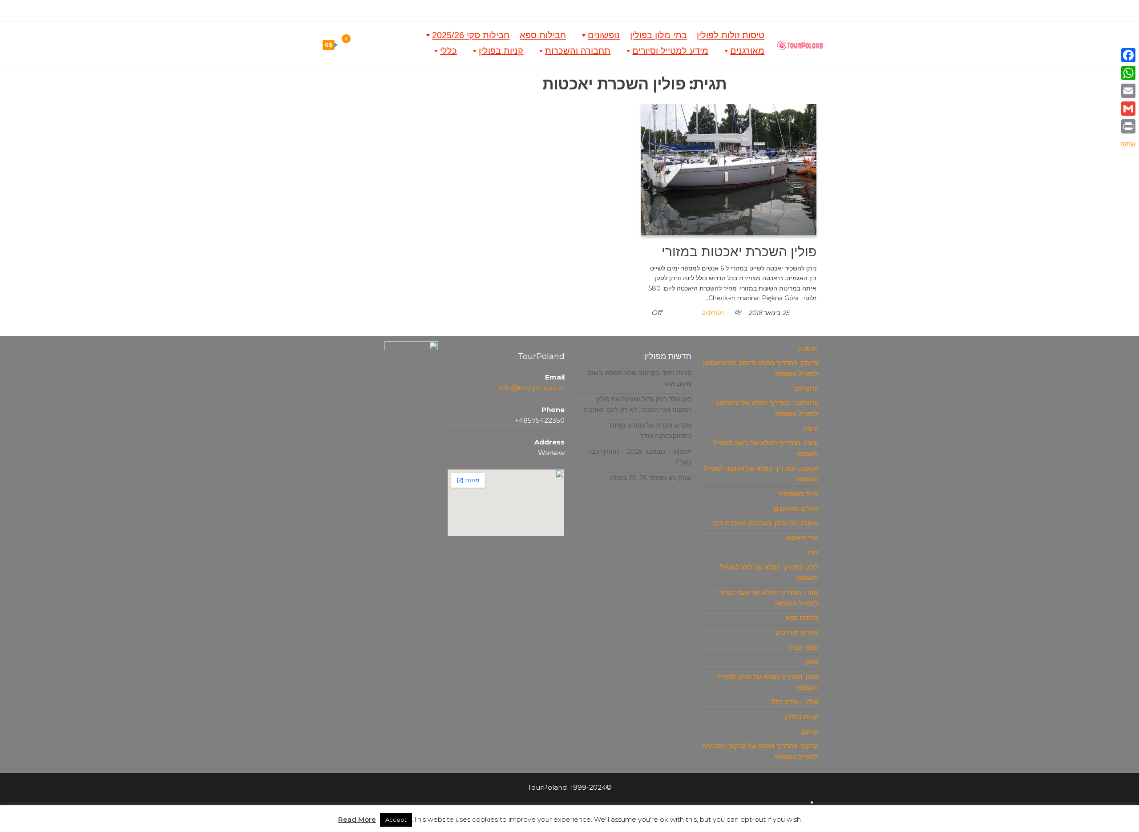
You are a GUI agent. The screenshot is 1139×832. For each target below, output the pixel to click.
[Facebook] (1128, 55)
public (807, 348)
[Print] (1128, 126)
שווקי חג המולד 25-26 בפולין (650, 477)
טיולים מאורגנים (796, 508)
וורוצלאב (806, 388)
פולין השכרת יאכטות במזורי (739, 251)
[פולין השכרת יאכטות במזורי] (728, 169)
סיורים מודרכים (796, 632)
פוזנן (812, 662)
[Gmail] (1128, 108)
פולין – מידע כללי (794, 702)
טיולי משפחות (798, 493)
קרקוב (809, 731)
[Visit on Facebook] (578, 9)
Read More (357, 819)
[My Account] (371, 44)
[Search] (351, 44)
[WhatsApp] (1128, 73)
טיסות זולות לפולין (730, 35)
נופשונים (604, 35)
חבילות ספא (543, 35)
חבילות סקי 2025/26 (470, 35)
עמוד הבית (803, 647)
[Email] (1128, 91)
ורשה (811, 428)
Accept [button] (396, 819)
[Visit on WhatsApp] (565, 9)
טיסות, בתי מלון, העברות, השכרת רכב (765, 523)
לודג (812, 552)
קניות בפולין (501, 51)
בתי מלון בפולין (658, 35)
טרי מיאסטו (802, 537)
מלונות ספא (801, 618)
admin (712, 312)
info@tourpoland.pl (532, 388)
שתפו (1127, 144)
